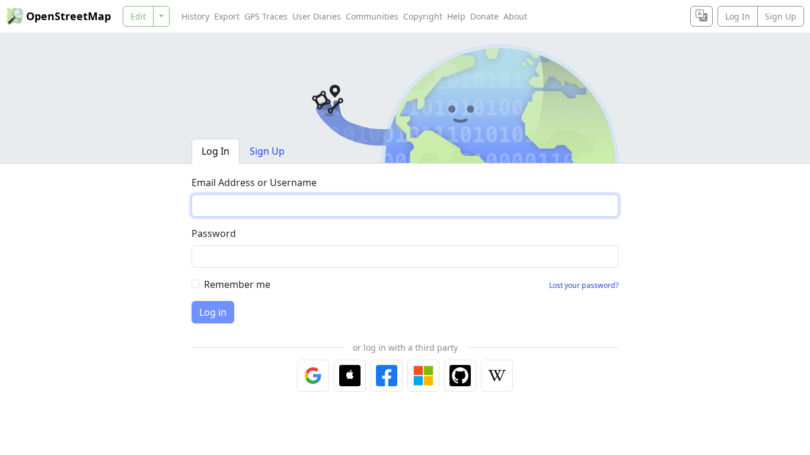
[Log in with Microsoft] (423, 376)
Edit (138, 16)
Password (214, 233)
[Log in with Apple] (350, 376)
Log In (737, 16)
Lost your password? (583, 285)
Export (227, 16)
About (515, 16)
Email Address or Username (254, 182)
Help (456, 16)
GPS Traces (266, 16)
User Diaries (316, 16)
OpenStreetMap (68, 16)
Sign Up (780, 16)
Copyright (422, 16)
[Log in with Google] (313, 376)
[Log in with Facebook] (387, 376)
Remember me (237, 284)
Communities (372, 16)
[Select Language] (701, 16)
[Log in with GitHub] (460, 376)
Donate (484, 16)
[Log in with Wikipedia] (497, 376)
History (195, 16)
